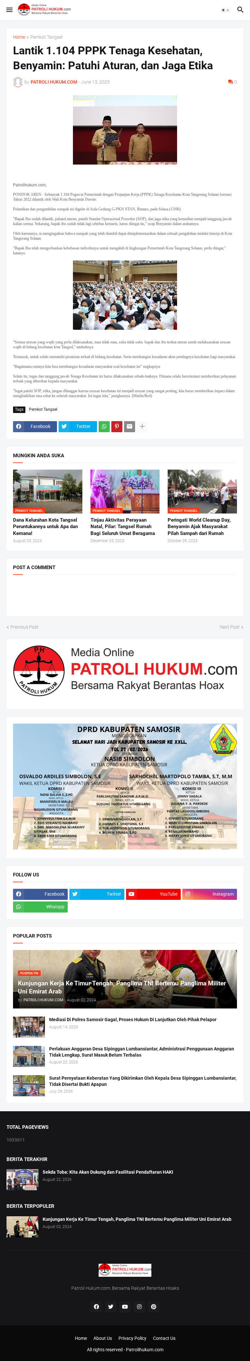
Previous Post (24, 627)
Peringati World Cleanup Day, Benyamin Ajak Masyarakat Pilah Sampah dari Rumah (199, 526)
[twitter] (110, 1307)
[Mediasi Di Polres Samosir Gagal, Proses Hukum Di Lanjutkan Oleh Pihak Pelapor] (29, 1027)
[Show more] (142, 426)
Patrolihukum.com (144, 1349)
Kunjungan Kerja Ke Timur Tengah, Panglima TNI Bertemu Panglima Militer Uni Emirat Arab (137, 1219)
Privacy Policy (132, 1338)
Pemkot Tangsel (46, 37)
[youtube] (125, 1307)
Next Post (230, 627)
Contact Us (164, 1338)
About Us (102, 1338)
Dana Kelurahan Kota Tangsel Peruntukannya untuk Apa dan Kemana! (45, 526)
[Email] (129, 426)
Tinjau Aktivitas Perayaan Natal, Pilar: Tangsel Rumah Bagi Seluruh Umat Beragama (122, 526)
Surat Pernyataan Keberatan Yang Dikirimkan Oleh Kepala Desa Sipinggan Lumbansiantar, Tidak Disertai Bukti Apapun (142, 1081)
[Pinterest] (116, 426)
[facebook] (96, 1307)
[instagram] (139, 1307)
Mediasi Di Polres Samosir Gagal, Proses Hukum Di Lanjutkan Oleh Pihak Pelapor (132, 1019)
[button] (9, 10)
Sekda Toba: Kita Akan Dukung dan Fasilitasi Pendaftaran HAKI (108, 1172)
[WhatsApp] (104, 426)
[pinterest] (153, 1307)
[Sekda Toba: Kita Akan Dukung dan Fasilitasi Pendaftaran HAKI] (22, 1179)
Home (19, 37)
